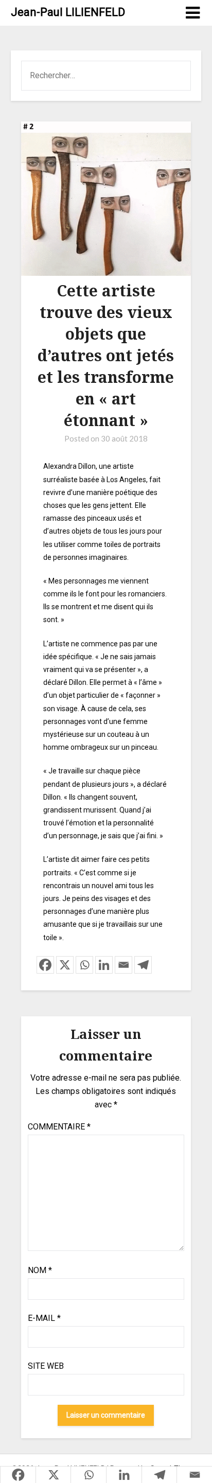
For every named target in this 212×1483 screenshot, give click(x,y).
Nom (40, 1270)
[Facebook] (45, 965)
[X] (65, 965)
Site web (46, 1366)
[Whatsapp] (84, 965)
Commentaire (59, 1127)
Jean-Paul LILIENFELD (68, 12)
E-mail (44, 1318)
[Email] (123, 965)
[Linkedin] (104, 965)
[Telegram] (143, 965)
